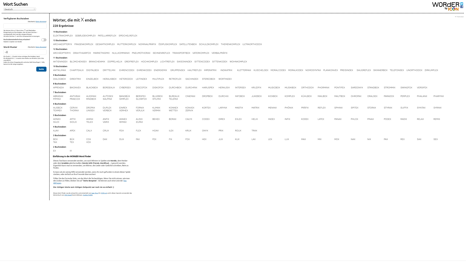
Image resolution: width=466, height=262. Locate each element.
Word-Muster (10, 46)
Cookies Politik (87, 195)
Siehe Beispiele (41, 21)
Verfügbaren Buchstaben (16, 18)
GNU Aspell (68, 195)
